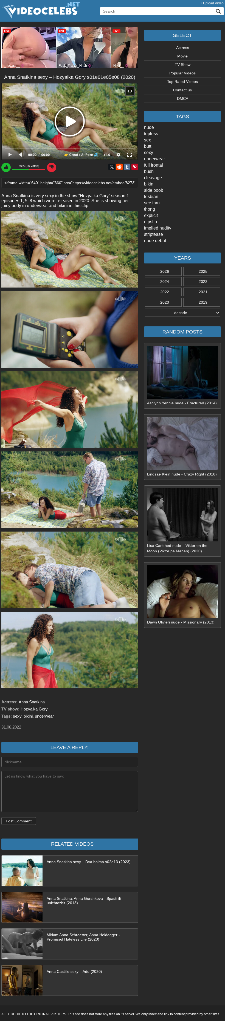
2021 (203, 292)
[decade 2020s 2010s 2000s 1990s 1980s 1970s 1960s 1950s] (182, 313)
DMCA (182, 98)
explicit (151, 215)
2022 (164, 292)
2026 (164, 271)
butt (147, 146)
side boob (153, 190)
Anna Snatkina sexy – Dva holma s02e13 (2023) (89, 862)
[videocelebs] (40, 18)
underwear (154, 158)
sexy (148, 152)
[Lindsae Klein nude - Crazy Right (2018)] (182, 468)
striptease (153, 234)
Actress (182, 47)
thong (149, 209)
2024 (164, 281)
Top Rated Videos (182, 81)
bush (149, 171)
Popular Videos (182, 73)
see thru (152, 203)
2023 (203, 281)
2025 (203, 271)
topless (151, 133)
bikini (149, 184)
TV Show (182, 64)
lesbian (151, 196)
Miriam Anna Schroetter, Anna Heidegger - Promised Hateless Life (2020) (83, 937)
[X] (111, 167)
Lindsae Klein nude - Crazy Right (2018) (182, 474)
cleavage (153, 177)
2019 (203, 302)
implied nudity (157, 228)
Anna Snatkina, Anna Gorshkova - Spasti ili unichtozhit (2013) (84, 900)
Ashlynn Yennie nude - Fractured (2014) (182, 403)
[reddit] (119, 167)
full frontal (153, 165)
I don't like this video (51, 167)
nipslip (150, 221)
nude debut (155, 240)
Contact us (182, 90)
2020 (164, 302)
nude (149, 127)
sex (147, 140)
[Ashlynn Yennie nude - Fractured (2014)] (182, 397)
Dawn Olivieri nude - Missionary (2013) (181, 622)
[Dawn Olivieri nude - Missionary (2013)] (182, 616)
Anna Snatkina (32, 702)
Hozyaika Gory (34, 709)
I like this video (6, 167)
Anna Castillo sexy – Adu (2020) (74, 971)
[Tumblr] (127, 167)
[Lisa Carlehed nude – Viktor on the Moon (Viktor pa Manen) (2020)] (182, 540)
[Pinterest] (134, 167)
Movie (182, 56)
